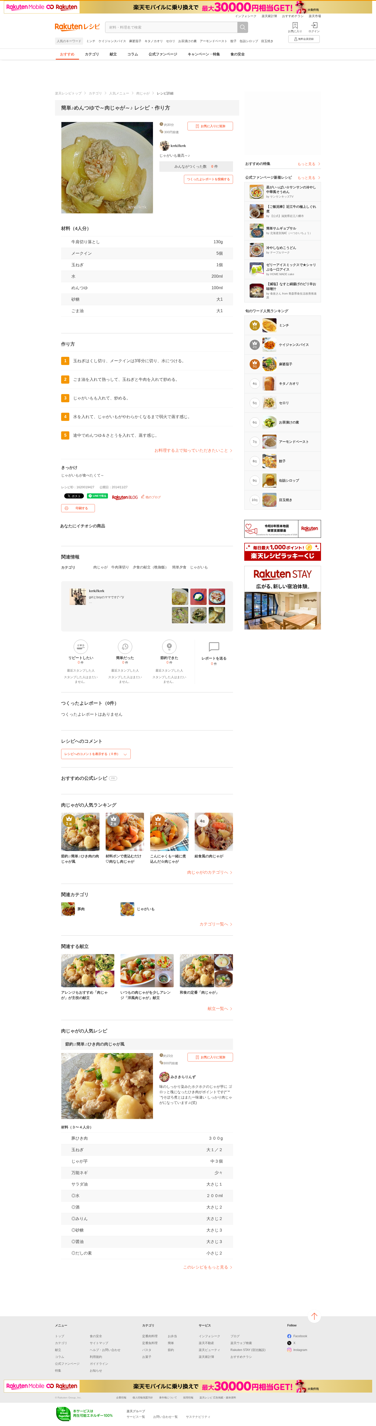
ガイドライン (99, 1364)
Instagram (300, 1350)
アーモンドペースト (213, 41)
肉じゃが (143, 93)
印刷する (82, 508)
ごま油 (77, 311)
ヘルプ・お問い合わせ (105, 1350)
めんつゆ (79, 288)
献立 (113, 54)
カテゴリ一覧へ (214, 924)
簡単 (171, 1343)
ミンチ (90, 41)
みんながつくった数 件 (196, 166)
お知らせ (96, 1370)
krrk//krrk (96, 591)
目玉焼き (267, 41)
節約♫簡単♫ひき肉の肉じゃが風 (95, 1044)
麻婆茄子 (135, 41)
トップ (59, 1336)
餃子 (233, 41)
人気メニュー (119, 93)
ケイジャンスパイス (112, 41)
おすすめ (67, 54)
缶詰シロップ (249, 41)
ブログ (235, 1336)
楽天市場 (315, 16)
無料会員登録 (306, 39)
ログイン (314, 31)
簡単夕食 (179, 567)
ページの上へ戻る (314, 1316)
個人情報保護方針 (142, 1397)
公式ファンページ (163, 54)
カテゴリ (92, 54)
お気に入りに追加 (213, 126)
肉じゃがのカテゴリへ (207, 872)
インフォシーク (246, 16)
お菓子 (146, 1357)
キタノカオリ (154, 41)
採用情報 (188, 1397)
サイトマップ (99, 1343)
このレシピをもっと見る (205, 1267)
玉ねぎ (77, 265)
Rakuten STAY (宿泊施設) (248, 1350)
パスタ (146, 1350)
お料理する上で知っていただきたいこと (191, 450)
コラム (132, 54)
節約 (171, 1350)
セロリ (170, 41)
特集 (58, 1370)
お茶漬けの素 (187, 41)
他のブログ (153, 497)
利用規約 (96, 1357)
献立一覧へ (218, 1008)
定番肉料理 (150, 1336)
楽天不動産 (206, 1343)
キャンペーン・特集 (204, 54)
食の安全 (237, 54)
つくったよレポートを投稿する (208, 179)
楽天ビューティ (209, 1350)
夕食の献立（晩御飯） (151, 567)
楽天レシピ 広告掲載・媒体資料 (218, 1397)
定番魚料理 (150, 1343)
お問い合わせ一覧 (165, 1417)
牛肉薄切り (120, 567)
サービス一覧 (136, 1417)
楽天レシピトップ (68, 93)
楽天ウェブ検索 (241, 1343)
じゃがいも (199, 567)
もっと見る (306, 164)
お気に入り (295, 31)
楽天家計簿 (269, 16)
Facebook (300, 1336)
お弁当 (172, 1336)
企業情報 (121, 1397)
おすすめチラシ (293, 16)
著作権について (168, 1397)
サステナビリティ (198, 1417)
